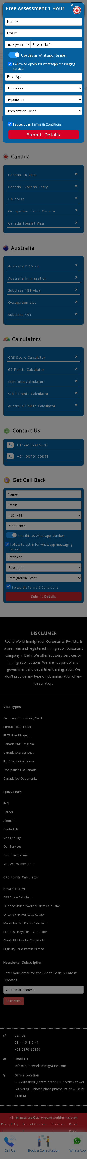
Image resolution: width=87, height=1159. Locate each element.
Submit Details (43, 134)
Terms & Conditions (47, 124)
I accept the (37, 124)
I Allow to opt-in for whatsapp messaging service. (44, 66)
